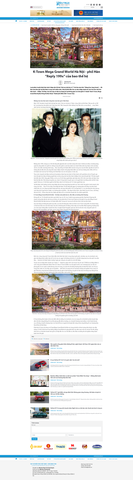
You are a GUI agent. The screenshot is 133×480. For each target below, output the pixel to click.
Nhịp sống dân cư (80, 21)
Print (102, 98)
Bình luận (33, 425)
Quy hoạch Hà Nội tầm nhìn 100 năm (62, 25)
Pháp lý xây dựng (113, 21)
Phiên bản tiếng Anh (37, 7)
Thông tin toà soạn (101, 21)
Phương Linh (67, 81)
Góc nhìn (71, 21)
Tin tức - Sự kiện (23, 21)
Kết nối (49, 21)
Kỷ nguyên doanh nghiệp (60, 21)
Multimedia (90, 21)
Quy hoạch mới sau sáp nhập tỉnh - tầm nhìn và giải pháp (88, 25)
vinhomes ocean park (38, 339)
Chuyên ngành (40, 21)
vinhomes (47, 339)
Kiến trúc (32, 21)
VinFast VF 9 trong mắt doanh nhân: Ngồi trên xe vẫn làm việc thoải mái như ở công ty (76, 408)
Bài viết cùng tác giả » (70, 83)
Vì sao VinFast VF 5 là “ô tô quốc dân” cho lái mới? (65, 360)
